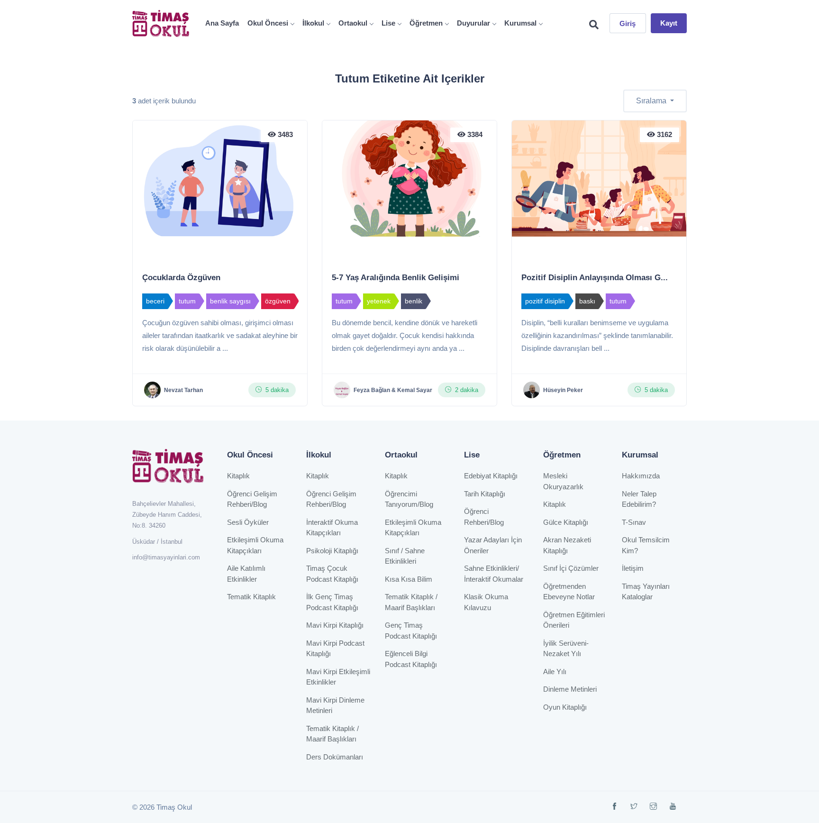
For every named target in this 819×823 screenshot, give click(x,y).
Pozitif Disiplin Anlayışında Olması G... (594, 277)
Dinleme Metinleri (570, 689)
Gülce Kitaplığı (565, 522)
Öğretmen (426, 23)
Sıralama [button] (652, 101)
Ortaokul (352, 23)
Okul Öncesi (267, 23)
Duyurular (473, 23)
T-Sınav (634, 522)
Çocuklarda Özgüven (181, 277)
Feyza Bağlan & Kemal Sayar (393, 390)
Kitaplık (238, 476)
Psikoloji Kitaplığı (332, 551)
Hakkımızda (641, 476)
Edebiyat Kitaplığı (491, 476)
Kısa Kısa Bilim (408, 579)
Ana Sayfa (222, 23)
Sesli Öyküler (248, 522)
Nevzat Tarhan (183, 390)
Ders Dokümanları (334, 757)
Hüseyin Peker (563, 390)
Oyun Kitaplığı (565, 707)
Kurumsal (520, 23)
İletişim (633, 568)
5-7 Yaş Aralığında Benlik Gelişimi (395, 277)
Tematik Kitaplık (251, 597)
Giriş (627, 23)
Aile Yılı (554, 672)
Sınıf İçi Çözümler (571, 568)
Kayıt (669, 23)
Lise (388, 23)
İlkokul (313, 23)
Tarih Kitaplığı (484, 494)
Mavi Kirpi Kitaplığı (335, 625)
